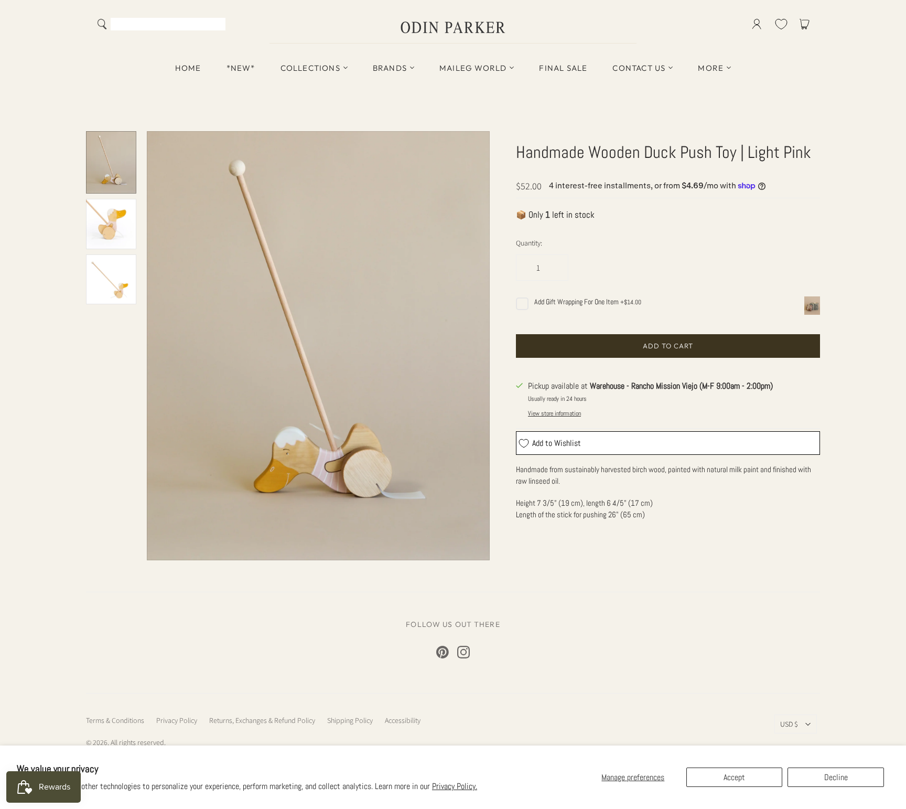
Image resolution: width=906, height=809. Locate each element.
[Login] (756, 24)
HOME (188, 68)
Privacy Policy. (454, 786)
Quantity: (529, 243)
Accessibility (402, 720)
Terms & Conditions (115, 720)
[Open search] (102, 24)
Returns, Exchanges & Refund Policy (262, 720)
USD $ (789, 724)
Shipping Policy (350, 720)
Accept (734, 777)
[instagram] (463, 652)
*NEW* (240, 68)
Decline (836, 777)
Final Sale (563, 68)
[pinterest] (442, 652)
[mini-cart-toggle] (806, 24)
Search (215, 25)
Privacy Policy (176, 720)
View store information (554, 413)
